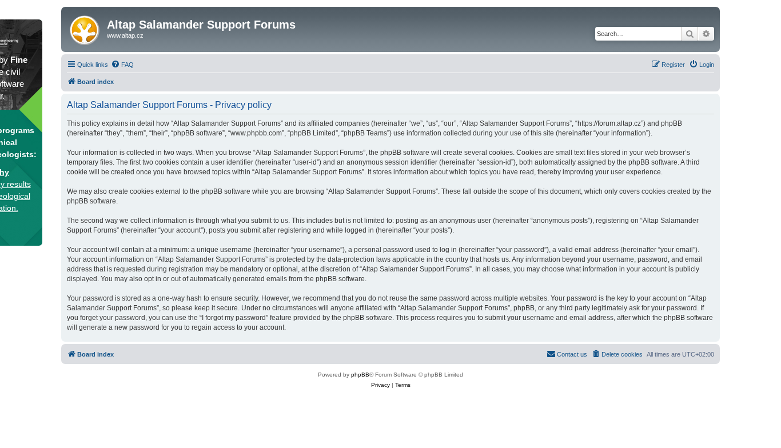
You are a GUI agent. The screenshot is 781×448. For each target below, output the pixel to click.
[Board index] (85, 28)
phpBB (360, 374)
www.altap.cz (125, 35)
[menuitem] (122, 64)
